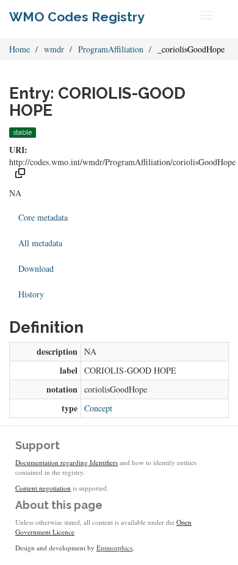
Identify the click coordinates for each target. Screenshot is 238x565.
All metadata (40, 243)
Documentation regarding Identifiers (66, 462)
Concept (98, 408)
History (31, 294)
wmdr (54, 49)
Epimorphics (114, 547)
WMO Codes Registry (77, 16)
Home (19, 49)
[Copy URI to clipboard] (20, 174)
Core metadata (43, 217)
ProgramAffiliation (110, 49)
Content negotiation (43, 487)
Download (36, 268)
